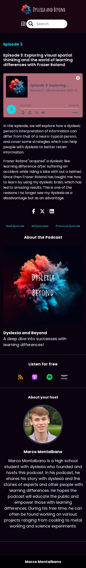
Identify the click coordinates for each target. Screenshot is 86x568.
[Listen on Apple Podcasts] (35, 377)
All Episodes (40, 226)
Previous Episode (68, 226)
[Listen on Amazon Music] (64, 377)
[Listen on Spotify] (49, 377)
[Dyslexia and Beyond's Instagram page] (23, 23)
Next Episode (15, 226)
